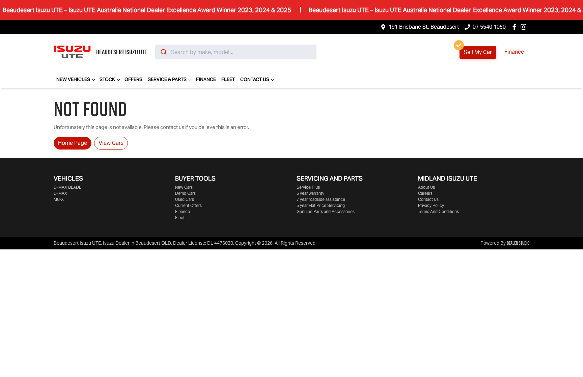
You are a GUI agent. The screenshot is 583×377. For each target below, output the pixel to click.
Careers (425, 193)
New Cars (184, 187)
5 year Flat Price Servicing (321, 205)
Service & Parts (167, 79)
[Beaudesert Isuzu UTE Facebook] (515, 27)
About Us (426, 187)
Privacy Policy (431, 205)
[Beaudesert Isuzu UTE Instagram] (524, 27)
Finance (514, 51)
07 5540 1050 (489, 26)
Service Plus (308, 187)
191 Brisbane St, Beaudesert (424, 26)
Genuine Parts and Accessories (326, 211)
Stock (107, 79)
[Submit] (163, 52)
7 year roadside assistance (321, 199)
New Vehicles (73, 79)
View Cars (111, 142)
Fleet (228, 79)
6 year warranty (310, 193)
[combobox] (235, 52)
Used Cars (184, 199)
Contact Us (254, 79)
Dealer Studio (518, 243)
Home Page (72, 142)
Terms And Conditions (438, 211)
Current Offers (188, 205)
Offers (133, 79)
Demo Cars (185, 193)
